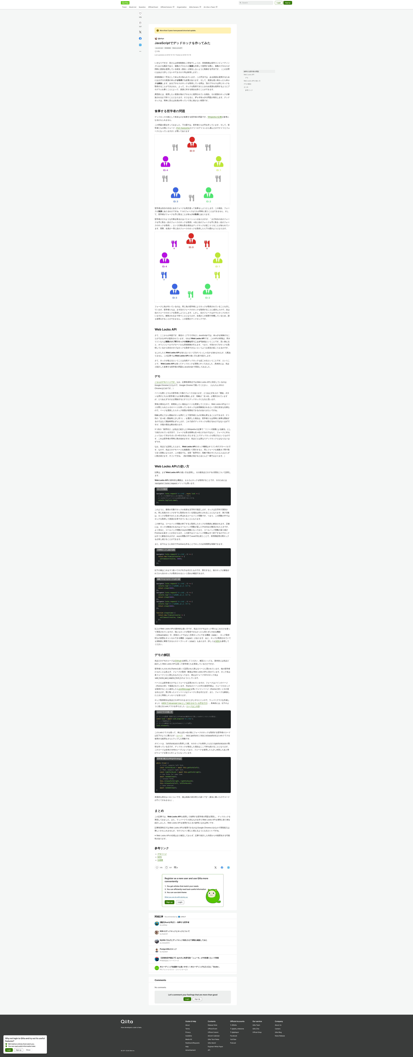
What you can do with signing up (176, 897)
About (187, 1025)
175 (140, 17)
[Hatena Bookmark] (140, 45)
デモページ (162, 854)
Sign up (18, 1050)
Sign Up (197, 999)
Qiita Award (212, 1043)
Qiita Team (256, 1025)
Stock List (132, 7)
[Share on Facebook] (140, 38)
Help (187, 1046)
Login (279, 3)
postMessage (184, 689)
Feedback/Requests (192, 1043)
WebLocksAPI (177, 48)
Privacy (188, 1032)
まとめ (246, 87)
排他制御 (168, 48)
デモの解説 (247, 84)
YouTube (233, 1039)
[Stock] (140, 23)
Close (28, 1050)
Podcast (233, 1043)
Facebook (233, 1036)
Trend (124, 7)
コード (179, 735)
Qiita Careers (195, 7)
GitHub (178, 661)
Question (142, 7)
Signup (287, 3)
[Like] (140, 13)
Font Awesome (183, 128)
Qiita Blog (278, 1032)
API (209, 1050)
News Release (280, 1036)
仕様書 (160, 860)
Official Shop (257, 1032)
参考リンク (249, 90)
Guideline (188, 1036)
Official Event (153, 7)
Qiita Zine (256, 1029)
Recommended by (171, 917)
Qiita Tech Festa (213, 1039)
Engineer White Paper (215, 1046)
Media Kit (188, 1039)
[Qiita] (125, 2)
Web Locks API (249, 74)
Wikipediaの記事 (215, 117)
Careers (277, 1029)
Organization (182, 7)
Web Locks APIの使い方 (252, 81)
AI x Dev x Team (210, 7)
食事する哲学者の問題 (251, 71)
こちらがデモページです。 (166, 382)
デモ (246, 78)
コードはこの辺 (193, 706)
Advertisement (190, 1050)
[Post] (140, 32)
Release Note (212, 1025)
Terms (187, 1029)
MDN (217, 641)
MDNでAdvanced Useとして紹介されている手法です (184, 703)
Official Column (167, 7)
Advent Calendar (214, 1036)
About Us (278, 1025)
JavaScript (159, 48)
